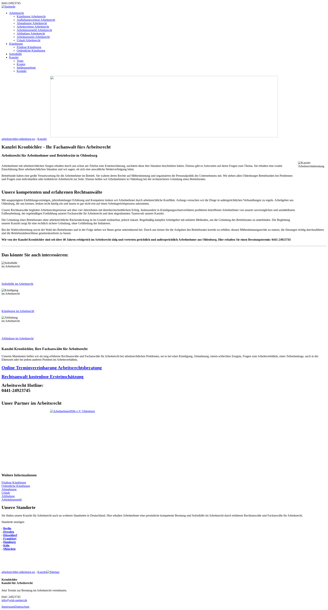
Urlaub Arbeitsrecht (28, 40)
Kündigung (16, 43)
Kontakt (21, 71)
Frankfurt (9, 538)
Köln (6, 545)
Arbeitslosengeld (12, 499)
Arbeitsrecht (16, 13)
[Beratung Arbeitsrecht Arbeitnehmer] (164, 439)
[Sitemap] (53, 572)
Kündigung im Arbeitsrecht (18, 311)
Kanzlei (13, 57)
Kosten (21, 64)
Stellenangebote (26, 67)
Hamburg (9, 542)
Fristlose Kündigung (29, 47)
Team (20, 60)
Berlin (7, 528)
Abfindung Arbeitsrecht (31, 33)
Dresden (8, 531)
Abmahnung (9, 489)
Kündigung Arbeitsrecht (31, 16)
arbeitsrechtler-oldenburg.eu (18, 139)
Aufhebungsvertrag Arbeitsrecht (36, 19)
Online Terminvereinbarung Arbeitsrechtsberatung (52, 367)
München (9, 548)
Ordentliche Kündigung (31, 50)
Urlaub (6, 492)
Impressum (8, 606)
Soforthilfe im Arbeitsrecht (17, 283)
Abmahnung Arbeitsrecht (32, 23)
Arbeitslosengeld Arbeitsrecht (34, 30)
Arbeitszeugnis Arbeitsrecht (33, 36)
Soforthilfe (15, 54)
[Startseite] (8, 6)
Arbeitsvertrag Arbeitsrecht (33, 26)
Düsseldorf (10, 535)
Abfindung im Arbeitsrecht (18, 338)
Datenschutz (22, 606)
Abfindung (8, 496)
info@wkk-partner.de (14, 600)
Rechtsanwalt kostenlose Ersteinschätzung (43, 376)
